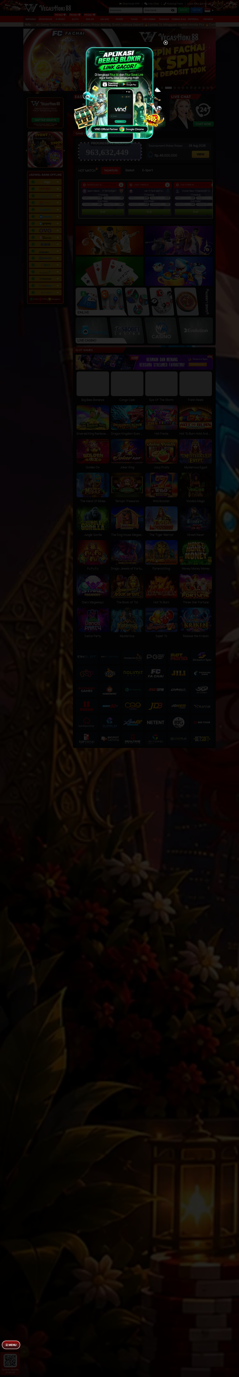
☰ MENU (11, 1344)
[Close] (165, 43)
